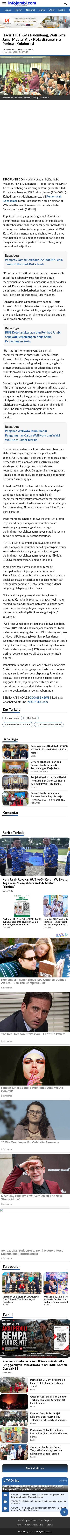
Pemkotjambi (12, 718)
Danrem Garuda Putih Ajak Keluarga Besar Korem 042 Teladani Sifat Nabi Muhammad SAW (47, 1417)
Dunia (42, 9)
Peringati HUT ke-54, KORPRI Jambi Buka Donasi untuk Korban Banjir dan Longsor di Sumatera (21, 922)
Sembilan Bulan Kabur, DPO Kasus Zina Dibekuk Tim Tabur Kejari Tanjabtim (20, 1299)
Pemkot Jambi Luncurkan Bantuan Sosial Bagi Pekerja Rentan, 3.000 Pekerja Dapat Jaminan (47, 796)
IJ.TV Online (11, 1480)
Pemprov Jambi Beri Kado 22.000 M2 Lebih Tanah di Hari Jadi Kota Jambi (49, 749)
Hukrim (18, 9)
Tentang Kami (46, 1520)
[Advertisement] (35, 139)
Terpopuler (11, 1266)
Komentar (10, 812)
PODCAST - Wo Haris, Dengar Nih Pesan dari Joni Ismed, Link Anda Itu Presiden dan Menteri (38, 1509)
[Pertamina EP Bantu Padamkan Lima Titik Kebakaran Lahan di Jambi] (14, 1385)
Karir (19, 1525)
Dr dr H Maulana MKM (49, 724)
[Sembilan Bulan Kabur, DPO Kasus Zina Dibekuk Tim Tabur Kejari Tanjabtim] (22, 1283)
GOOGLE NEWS (39, 697)
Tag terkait (11, 709)
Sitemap (50, 1525)
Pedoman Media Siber (34, 1525)
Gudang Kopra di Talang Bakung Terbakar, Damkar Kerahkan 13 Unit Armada (48, 1400)
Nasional (30, 9)
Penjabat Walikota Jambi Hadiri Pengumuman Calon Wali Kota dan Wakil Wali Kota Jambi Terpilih (32, 435)
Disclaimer (32, 1520)
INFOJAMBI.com (37, 702)
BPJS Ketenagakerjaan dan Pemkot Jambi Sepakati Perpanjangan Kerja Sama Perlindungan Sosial (32, 337)
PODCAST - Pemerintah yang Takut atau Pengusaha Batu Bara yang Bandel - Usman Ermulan (37, 1496)
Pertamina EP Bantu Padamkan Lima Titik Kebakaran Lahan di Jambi (47, 1383)
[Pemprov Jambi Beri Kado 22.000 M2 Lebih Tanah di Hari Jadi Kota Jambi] (15, 751)
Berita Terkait (13, 832)
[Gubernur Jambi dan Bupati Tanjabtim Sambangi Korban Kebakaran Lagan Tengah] (14, 1452)
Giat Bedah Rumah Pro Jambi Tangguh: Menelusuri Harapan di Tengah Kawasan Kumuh (33, 1487)
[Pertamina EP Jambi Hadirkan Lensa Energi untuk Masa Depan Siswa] (14, 1435)
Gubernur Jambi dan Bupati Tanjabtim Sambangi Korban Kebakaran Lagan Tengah (46, 1450)
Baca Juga (10, 739)
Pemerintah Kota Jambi (17, 724)
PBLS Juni (31, 718)
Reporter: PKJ (8, 49)
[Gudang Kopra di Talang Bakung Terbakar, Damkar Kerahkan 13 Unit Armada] (14, 1402)
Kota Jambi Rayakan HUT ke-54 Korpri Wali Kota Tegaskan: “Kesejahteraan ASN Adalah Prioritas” (34, 883)
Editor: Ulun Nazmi (24, 49)
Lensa (8, 9)
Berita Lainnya (35, 1468)
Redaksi (21, 1520)
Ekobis (61, 9)
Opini (51, 9)
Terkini (7, 1314)
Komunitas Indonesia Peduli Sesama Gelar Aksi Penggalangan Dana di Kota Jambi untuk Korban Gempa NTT (34, 1364)
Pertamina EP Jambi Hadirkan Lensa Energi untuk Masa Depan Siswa (48, 1433)
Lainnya (63, 1480)
